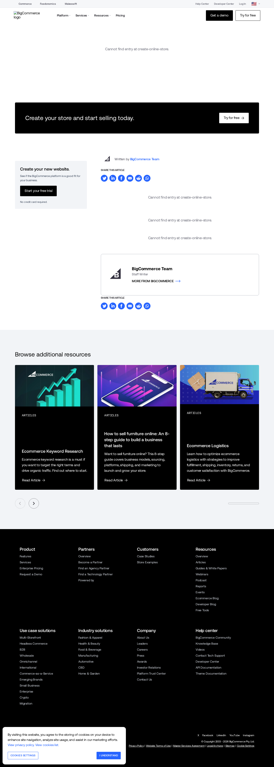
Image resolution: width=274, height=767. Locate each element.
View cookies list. (47, 745)
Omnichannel (28, 661)
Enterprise (26, 691)
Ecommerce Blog (207, 598)
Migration (26, 703)
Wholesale (27, 655)
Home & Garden (89, 673)
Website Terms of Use (158, 745)
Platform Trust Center (151, 673)
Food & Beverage (89, 649)
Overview (84, 556)
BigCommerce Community (213, 637)
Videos (200, 649)
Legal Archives (215, 745)
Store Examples (147, 562)
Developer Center (224, 3)
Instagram (248, 735)
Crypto (24, 697)
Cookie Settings (245, 745)
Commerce (25, 3)
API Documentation (208, 667)
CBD (81, 667)
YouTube (234, 735)
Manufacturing (88, 655)
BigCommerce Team (144, 159)
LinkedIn (221, 735)
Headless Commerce (34, 643)
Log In (242, 3)
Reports (201, 586)
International (28, 667)
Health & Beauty (89, 643)
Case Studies (146, 556)
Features (25, 556)
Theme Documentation (211, 673)
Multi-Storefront (30, 637)
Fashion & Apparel (90, 637)
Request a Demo (31, 574)
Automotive (86, 661)
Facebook (207, 735)
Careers (142, 649)
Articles (201, 562)
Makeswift (71, 3)
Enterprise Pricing (31, 568)
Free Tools (202, 610)
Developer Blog (206, 604)
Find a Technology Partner (95, 574)
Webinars (202, 574)
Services (25, 562)
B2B (22, 649)
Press (140, 655)
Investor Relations (149, 667)
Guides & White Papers (211, 568)
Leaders (142, 643)
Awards (142, 661)
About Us (143, 637)
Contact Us (144, 679)
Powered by (86, 580)
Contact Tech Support (210, 655)
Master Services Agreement (189, 745)
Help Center (202, 3)
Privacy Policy (136, 745)
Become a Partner (90, 562)
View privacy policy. (21, 745)
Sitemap (230, 745)
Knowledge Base (207, 643)
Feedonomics (48, 3)
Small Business (30, 685)
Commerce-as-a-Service (36, 673)
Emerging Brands (31, 679)
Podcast (201, 580)
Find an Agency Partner (93, 568)
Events (200, 592)
